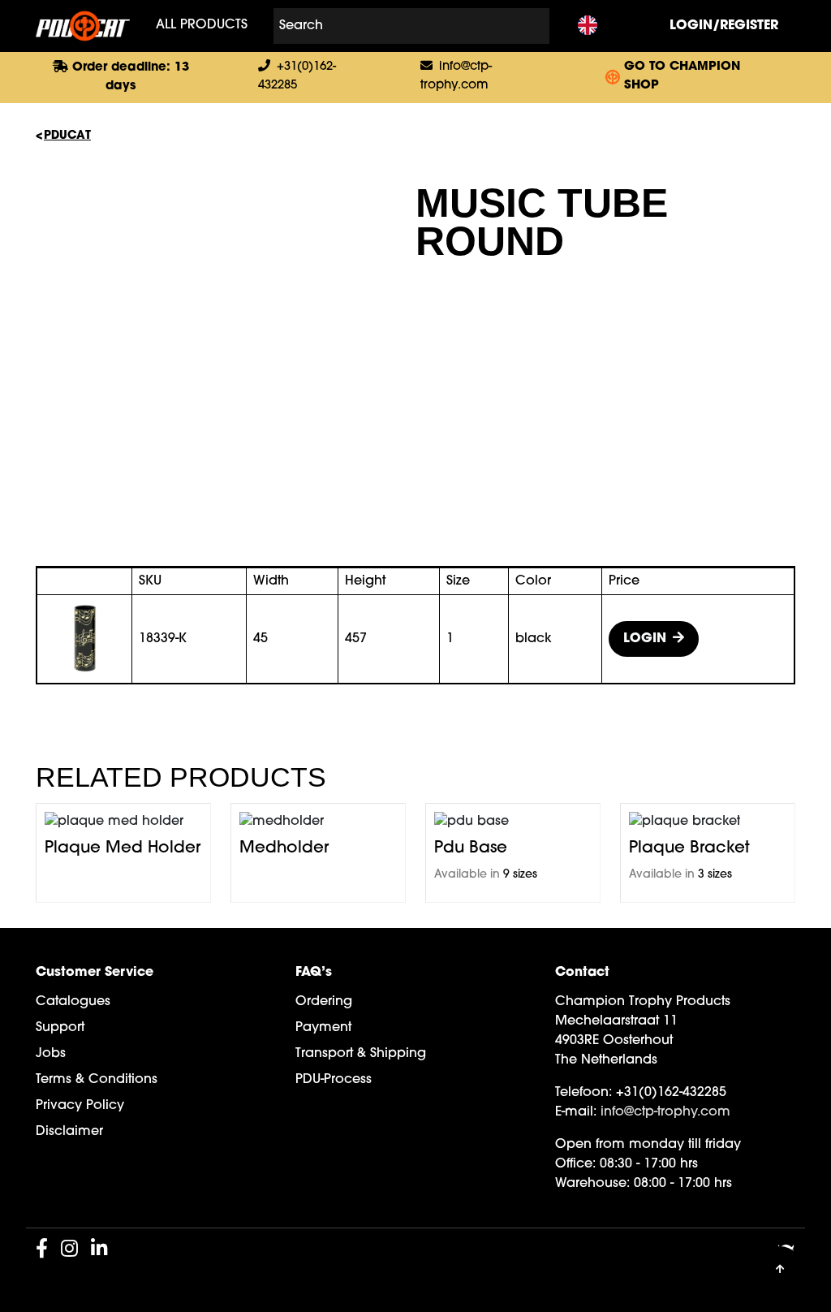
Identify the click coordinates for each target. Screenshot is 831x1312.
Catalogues (73, 1001)
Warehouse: (592, 1183)
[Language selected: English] (587, 26)
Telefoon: (583, 1092)
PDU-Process (333, 1079)
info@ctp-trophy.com (665, 1112)
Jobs (51, 1053)
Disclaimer (69, 1131)
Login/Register (724, 25)
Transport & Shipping (360, 1053)
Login (644, 638)
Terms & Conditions (96, 1079)
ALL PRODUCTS (202, 25)
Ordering (323, 1001)
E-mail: (575, 1112)
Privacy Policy (80, 1105)
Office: (575, 1164)
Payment (323, 1027)
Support (60, 1027)
